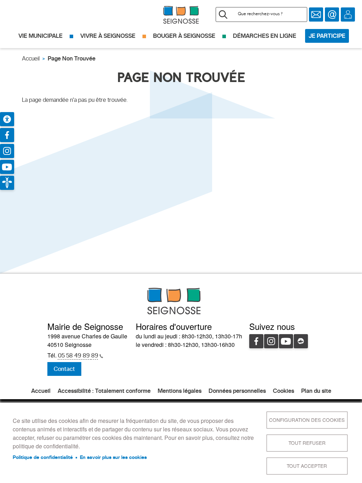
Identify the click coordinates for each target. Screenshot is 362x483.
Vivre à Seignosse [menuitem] (107, 36)
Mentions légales (180, 391)
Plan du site (316, 391)
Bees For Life (7, 183)
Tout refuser (307, 442)
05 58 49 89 (78, 355)
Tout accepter (307, 465)
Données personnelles (237, 391)
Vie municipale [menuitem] (40, 36)
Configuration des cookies (307, 419)
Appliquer (223, 14)
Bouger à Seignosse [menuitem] (184, 36)
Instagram (271, 341)
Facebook (256, 341)
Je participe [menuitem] (327, 36)
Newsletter (316, 14)
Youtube (286, 341)
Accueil (31, 58)
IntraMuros (301, 341)
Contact (332, 14)
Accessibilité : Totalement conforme (104, 391)
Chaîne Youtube (7, 167)
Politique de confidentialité (43, 457)
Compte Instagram (7, 151)
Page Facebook (7, 135)
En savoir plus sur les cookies (113, 457)
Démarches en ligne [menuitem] (264, 36)
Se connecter (348, 14)
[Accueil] (181, 14)
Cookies (283, 391)
